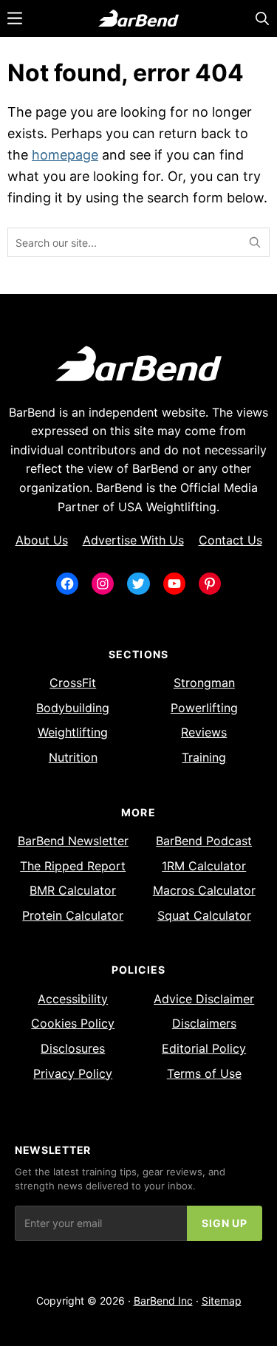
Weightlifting (73, 732)
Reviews (204, 732)
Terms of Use (204, 1073)
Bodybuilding (72, 707)
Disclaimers (204, 1023)
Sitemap (222, 1300)
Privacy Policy (72, 1073)
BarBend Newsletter (73, 840)
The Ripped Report (73, 865)
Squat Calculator (204, 915)
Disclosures (73, 1048)
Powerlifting (204, 707)
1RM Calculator (204, 865)
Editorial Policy (204, 1048)
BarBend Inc (163, 1300)
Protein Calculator (72, 915)
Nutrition (73, 757)
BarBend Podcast (204, 840)
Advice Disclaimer (204, 998)
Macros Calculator (204, 890)
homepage (65, 155)
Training (204, 757)
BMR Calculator (73, 890)
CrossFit (72, 682)
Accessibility (73, 998)
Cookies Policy (72, 1023)
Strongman (204, 682)
